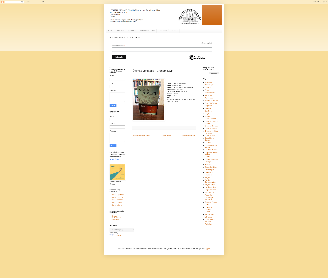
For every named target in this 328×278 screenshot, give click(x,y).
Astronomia (209, 98)
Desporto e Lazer (211, 150)
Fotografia (208, 195)
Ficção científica (210, 187)
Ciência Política (210, 119)
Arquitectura (209, 87)
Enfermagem (209, 170)
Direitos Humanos (211, 159)
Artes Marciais (210, 93)
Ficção (207, 178)
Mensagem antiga (188, 135)
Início (109, 31)
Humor (207, 212)
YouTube (174, 31)
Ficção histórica (210, 190)
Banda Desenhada (211, 101)
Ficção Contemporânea (210, 181)
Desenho (208, 142)
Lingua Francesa (117, 197)
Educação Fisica (211, 167)
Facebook (162, 31)
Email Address (118, 46)
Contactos (132, 31)
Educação (208, 164)
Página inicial (166, 135)
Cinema (208, 116)
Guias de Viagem (211, 202)
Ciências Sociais (211, 128)
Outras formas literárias (210, 220)
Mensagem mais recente (141, 135)
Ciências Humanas (211, 126)
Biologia (208, 108)
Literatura (208, 217)
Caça (207, 114)
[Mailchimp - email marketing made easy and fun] (198, 60)
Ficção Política (210, 185)
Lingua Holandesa (117, 200)
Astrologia (208, 95)
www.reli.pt (114, 159)
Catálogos (208, 111)
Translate (118, 235)
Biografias (208, 106)
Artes (207, 90)
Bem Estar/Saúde (211, 103)
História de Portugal (209, 208)
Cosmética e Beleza (209, 139)
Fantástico (208, 175)
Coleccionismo (210, 135)
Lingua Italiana (116, 205)
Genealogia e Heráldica (209, 198)
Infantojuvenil (209, 214)
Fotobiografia (209, 192)
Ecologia (208, 162)
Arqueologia (209, 85)
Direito (207, 157)
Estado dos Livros (147, 31)
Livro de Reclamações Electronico (116, 218)
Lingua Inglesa (116, 202)
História (207, 205)
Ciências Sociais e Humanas (211, 132)
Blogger (206, 249)
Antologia (208, 82)
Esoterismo (209, 172)
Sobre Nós (120, 31)
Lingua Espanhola (117, 195)
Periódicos (208, 224)
